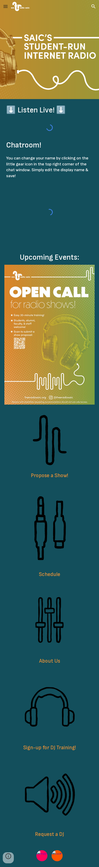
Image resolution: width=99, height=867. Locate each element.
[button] (5, 6)
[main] (49, 110)
